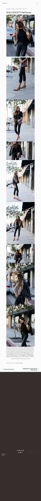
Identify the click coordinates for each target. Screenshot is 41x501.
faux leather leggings (19, 363)
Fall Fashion (8, 8)
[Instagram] (18, 452)
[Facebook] (22, 452)
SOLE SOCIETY (27, 353)
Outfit (17, 8)
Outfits (20, 8)
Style (24, 8)
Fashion (13, 8)
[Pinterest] (20, 452)
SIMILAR (24, 355)
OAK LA (16, 356)
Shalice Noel (4, 3)
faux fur (13, 363)
